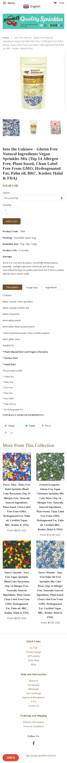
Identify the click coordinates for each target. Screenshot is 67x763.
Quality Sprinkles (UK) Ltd (43, 755)
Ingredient (50, 287)
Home (6, 37)
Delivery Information (33, 722)
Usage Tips (32, 287)
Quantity (7, 204)
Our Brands (33, 685)
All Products (34, 656)
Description (12, 287)
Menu (11, 3)
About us (33, 680)
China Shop (33, 660)
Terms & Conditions (33, 726)
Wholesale (33, 689)
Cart (61, 3)
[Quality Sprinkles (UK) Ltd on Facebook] (34, 743)
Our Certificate (33, 693)
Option (6, 192)
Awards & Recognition (33, 697)
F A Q (33, 701)
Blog (33, 664)
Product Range (33, 652)
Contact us (33, 705)
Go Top (33, 647)
